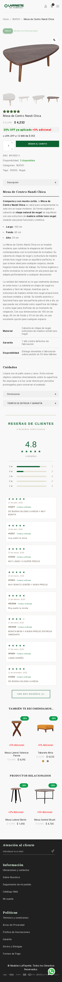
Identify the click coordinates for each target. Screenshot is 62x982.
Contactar (51, 851)
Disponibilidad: (11, 160)
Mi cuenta (8, 899)
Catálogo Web (10, 891)
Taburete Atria (45, 752)
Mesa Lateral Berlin (15, 819)
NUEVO (16, 19)
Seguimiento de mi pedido (17, 884)
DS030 (13, 170)
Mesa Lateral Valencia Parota (17, 754)
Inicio (6, 19)
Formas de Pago (12, 953)
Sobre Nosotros (11, 877)
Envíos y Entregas (12, 946)
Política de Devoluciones (16, 932)
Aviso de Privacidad (14, 925)
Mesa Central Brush (44, 819)
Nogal (22, 170)
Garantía (7, 939)
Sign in (45, 6)
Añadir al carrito (37, 144)
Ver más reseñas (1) (31, 694)
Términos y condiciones (15, 917)
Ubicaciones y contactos (16, 870)
